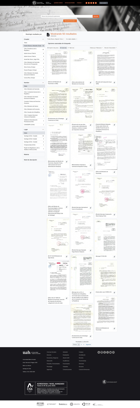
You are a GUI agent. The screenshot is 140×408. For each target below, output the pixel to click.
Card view (64, 47)
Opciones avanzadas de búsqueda (59, 43)
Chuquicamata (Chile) (34, 145)
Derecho (49, 355)
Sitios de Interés (70, 2)
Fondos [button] (79, 2)
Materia (26, 154)
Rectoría (81, 358)
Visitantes (65, 366)
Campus (81, 352)
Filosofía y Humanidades (53, 363)
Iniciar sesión (103, 2)
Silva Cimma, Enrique (34, 67)
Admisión (65, 352)
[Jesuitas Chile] (63, 404)
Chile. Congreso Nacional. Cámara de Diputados (34, 116)
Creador (26, 39)
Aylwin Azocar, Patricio (34, 54)
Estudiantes (66, 355)
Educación (49, 360)
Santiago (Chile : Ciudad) (34, 136)
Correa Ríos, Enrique (34, 78)
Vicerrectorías (82, 360)
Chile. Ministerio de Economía (34, 110)
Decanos (81, 366)
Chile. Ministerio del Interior (34, 107)
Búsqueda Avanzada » (70, 20)
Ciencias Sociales (51, 352)
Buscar (96, 16)
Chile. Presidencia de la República (34, 49)
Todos (25, 42)
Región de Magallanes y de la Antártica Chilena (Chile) (34, 148)
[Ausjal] (40, 404)
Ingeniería (49, 369)
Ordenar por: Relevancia (96, 47)
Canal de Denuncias (84, 369)
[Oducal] (98, 404)
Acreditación (82, 355)
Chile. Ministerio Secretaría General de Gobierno (34, 73)
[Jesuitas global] (74, 404)
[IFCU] (86, 404)
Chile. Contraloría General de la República (34, 92)
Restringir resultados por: (34, 34)
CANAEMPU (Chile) (34, 125)
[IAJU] (51, 404)
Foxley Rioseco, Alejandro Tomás (34, 46)
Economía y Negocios (52, 358)
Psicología (49, 366)
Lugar (26, 129)
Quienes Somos (58, 2)
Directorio (81, 363)
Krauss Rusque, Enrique (34, 70)
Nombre (26, 82)
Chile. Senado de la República (34, 113)
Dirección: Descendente (110, 47)
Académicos (66, 360)
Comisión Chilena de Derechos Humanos (34, 102)
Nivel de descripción (30, 160)
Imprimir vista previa (53, 47)
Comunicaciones (67, 369)
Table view (71, 47)
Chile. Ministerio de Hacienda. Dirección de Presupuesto (34, 63)
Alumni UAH (66, 358)
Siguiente (88, 344)
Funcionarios (66, 363)
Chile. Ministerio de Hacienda (34, 89)
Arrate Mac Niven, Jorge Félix (34, 60)
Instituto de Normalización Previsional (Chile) (34, 120)
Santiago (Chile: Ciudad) (34, 139)
